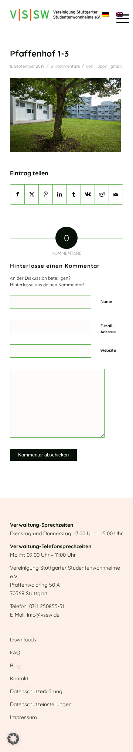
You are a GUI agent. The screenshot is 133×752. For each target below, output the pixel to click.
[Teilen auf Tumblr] (74, 194)
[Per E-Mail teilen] (116, 194)
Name (106, 301)
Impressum (23, 717)
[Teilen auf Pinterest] (45, 194)
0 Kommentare (65, 66)
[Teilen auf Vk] (88, 194)
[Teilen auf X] (31, 194)
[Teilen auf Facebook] (17, 194)
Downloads (23, 639)
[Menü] (119, 18)
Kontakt (19, 678)
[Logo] (55, 15)
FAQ (15, 652)
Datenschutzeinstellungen (41, 704)
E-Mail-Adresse (108, 329)
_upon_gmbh (108, 66)
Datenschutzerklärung (36, 691)
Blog (15, 665)
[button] (13, 738)
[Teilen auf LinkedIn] (59, 194)
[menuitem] (119, 18)
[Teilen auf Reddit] (102, 194)
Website (108, 350)
